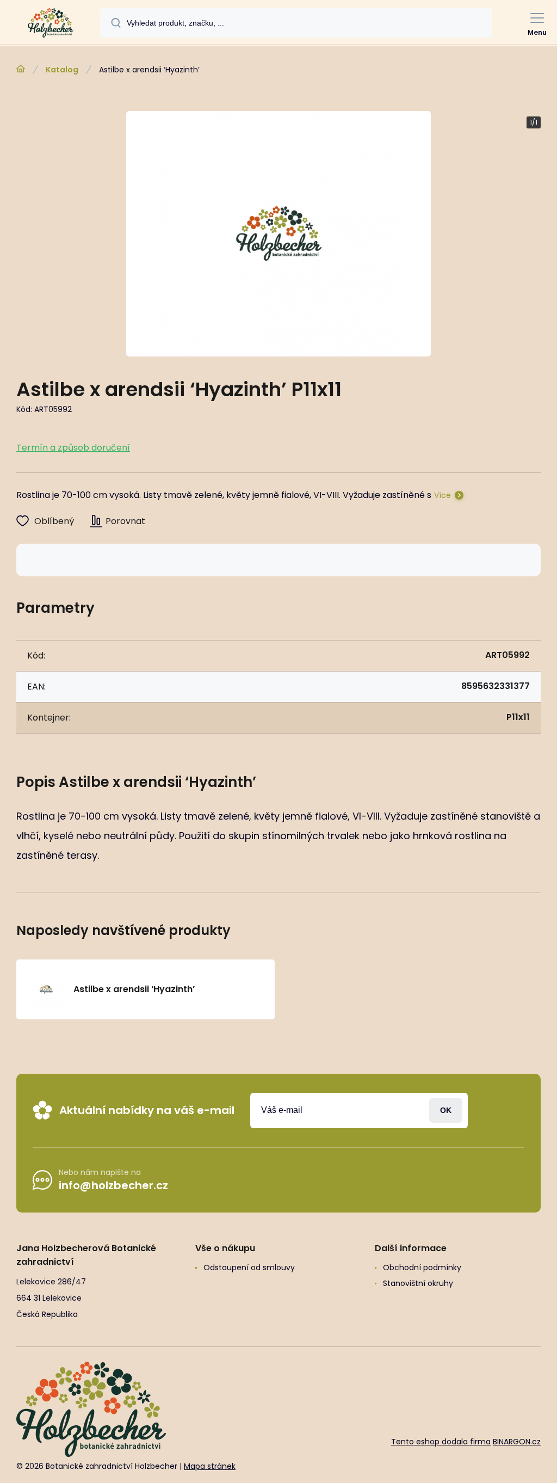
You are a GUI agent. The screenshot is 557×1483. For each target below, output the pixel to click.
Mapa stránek (210, 1466)
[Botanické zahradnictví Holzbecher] (20, 69)
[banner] (50, 23)
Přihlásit (445, 1110)
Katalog (62, 69)
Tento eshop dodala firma (441, 1441)
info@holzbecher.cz (113, 1185)
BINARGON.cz (517, 1441)
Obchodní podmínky (422, 1267)
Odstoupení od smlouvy (249, 1267)
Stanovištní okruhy (418, 1283)
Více (442, 495)
